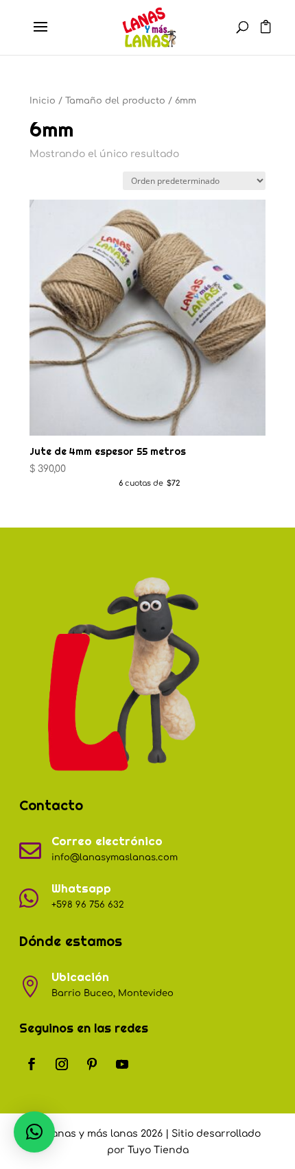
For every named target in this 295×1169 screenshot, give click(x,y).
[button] (34, 1132)
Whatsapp (81, 888)
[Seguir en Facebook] (31, 1064)
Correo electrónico (107, 841)
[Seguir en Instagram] (61, 1064)
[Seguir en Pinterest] (92, 1064)
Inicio (43, 101)
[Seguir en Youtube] (122, 1064)
